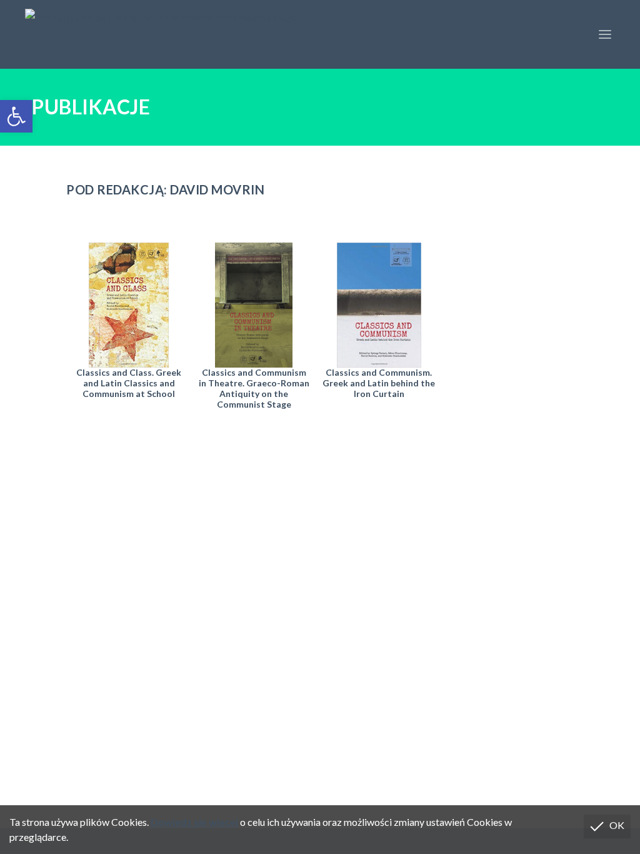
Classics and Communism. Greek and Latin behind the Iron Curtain (378, 383)
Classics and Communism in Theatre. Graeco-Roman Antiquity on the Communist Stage (254, 388)
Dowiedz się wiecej (194, 822)
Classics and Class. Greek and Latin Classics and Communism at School (128, 383)
